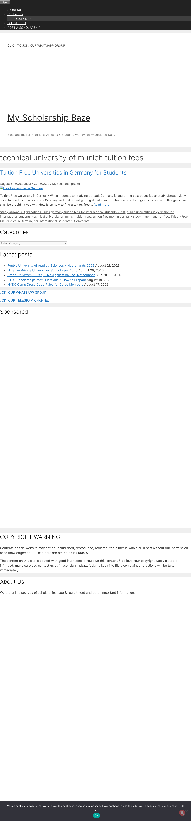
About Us (14, 10)
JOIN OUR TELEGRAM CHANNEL (25, 300)
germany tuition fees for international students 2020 (88, 212)
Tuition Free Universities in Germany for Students (63, 172)
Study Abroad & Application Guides (25, 212)
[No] (186, 811)
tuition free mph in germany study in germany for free (131, 216)
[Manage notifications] (182, 813)
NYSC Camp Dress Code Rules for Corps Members (45, 284)
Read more (101, 204)
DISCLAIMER (23, 18)
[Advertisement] (95, 77)
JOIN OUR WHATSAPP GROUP (23, 292)
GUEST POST (16, 23)
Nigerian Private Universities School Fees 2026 (42, 270)
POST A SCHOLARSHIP (23, 27)
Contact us (15, 14)
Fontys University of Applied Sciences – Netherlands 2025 (50, 265)
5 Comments (80, 221)
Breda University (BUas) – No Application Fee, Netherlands (51, 275)
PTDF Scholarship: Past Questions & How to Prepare (46, 280)
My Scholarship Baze (48, 117)
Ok (96, 815)
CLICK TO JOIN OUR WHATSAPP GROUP (36, 45)
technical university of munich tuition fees (61, 216)
